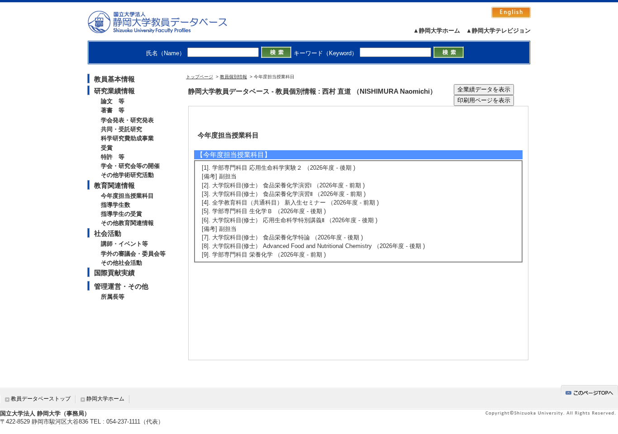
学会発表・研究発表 (127, 120)
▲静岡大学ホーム (436, 30)
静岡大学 (166, 21)
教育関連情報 (114, 185)
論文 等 (112, 101)
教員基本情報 (114, 79)
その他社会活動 (121, 262)
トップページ (199, 76)
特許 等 (112, 156)
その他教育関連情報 (127, 222)
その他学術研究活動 (127, 175)
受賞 (107, 147)
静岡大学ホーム (105, 399)
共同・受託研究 (121, 129)
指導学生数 (115, 204)
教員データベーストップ (41, 399)
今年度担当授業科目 (127, 195)
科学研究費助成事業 (127, 138)
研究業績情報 (114, 91)
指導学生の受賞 (121, 213)
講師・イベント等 (124, 243)
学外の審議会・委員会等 (133, 253)
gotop (589, 391)
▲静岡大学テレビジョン (498, 30)
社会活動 (107, 233)
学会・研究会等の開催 (130, 165)
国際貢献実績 (114, 273)
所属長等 (112, 296)
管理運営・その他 (121, 286)
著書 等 (112, 110)
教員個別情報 (233, 76)
